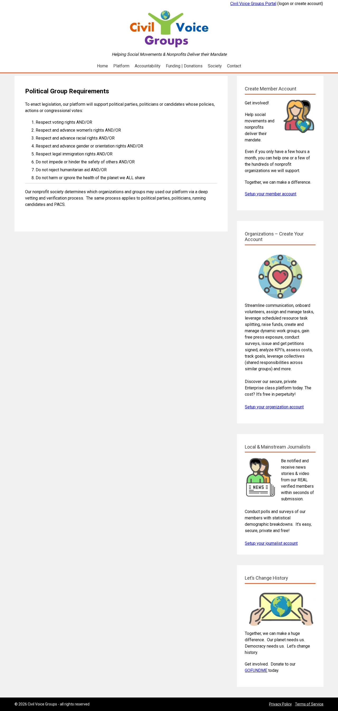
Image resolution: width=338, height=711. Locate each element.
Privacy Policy (280, 704)
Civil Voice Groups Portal (253, 3)
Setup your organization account (274, 406)
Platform (121, 65)
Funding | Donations (184, 65)
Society (215, 65)
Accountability (148, 65)
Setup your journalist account (271, 543)
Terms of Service (309, 704)
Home (102, 65)
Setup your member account (270, 193)
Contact (234, 65)
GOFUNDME (256, 670)
